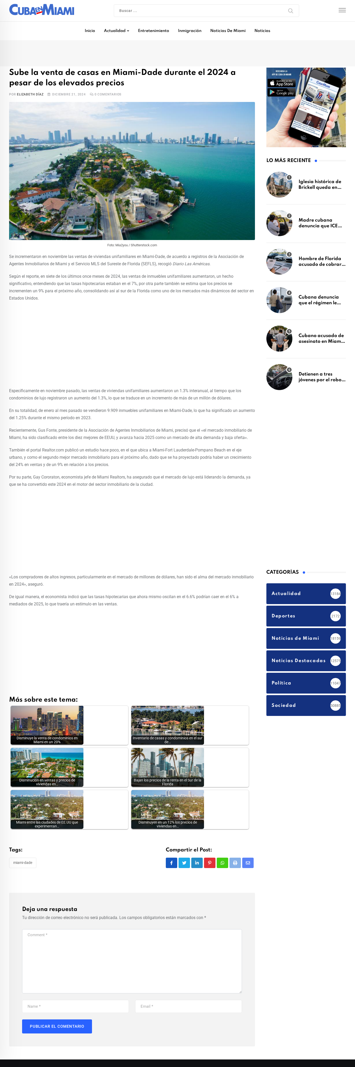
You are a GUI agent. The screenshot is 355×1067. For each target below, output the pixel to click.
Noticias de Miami (228, 31)
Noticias (262, 31)
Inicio (90, 31)
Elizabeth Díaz (30, 95)
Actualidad (115, 31)
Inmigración (189, 31)
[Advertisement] (132, 344)
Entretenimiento (153, 31)
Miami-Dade (22, 864)
